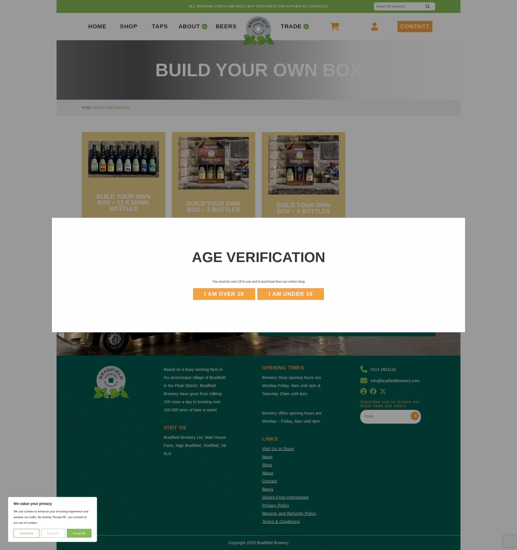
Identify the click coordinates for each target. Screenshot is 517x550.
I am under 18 (291, 294)
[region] (52, 519)
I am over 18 (224, 294)
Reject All (53, 533)
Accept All (79, 533)
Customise (26, 533)
